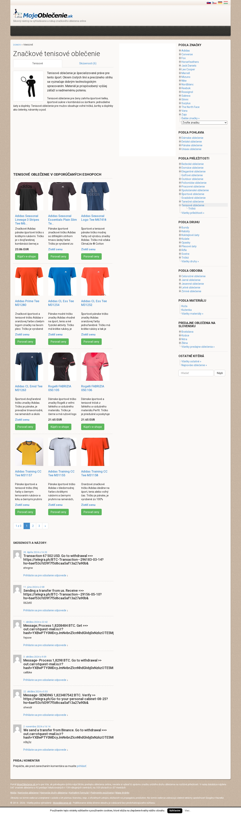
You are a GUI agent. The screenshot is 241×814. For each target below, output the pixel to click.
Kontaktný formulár (79, 792)
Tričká (191, 208)
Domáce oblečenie (193, 167)
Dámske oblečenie (192, 138)
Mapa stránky (122, 792)
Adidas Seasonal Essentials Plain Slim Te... (62, 219)
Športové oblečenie (193, 194)
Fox (184, 58)
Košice (185, 335)
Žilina (185, 343)
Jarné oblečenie (191, 280)
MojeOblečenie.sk (26, 784)
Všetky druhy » (190, 261)
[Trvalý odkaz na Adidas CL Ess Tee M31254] (63, 281)
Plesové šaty (189, 246)
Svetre (185, 254)
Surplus (186, 103)
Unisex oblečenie (191, 149)
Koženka (187, 310)
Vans (185, 110)
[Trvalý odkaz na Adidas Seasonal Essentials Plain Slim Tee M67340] (63, 196)
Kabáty (186, 231)
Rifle (184, 250)
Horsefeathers (190, 62)
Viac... (188, 810)
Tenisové (37, 63)
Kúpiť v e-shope (27, 256)
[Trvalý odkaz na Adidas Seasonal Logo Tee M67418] (96, 196)
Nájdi (220, 373)
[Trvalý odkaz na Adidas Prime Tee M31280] (29, 281)
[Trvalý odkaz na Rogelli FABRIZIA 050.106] (96, 367)
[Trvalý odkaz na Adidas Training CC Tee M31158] (96, 452)
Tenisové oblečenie (193, 205)
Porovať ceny (58, 256)
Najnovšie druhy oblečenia (53, 792)
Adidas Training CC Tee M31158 (94, 473)
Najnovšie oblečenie (28, 792)
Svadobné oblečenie (194, 197)
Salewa (186, 95)
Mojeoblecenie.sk (62, 803)
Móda (13, 792)
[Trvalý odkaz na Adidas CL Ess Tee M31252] (96, 281)
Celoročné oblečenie (194, 276)
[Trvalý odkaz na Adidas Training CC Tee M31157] (29, 452)
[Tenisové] (214, 2)
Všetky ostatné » (191, 361)
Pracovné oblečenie (193, 186)
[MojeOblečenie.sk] (43, 14)
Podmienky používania (102, 792)
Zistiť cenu (55, 249)
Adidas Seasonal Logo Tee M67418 (93, 218)
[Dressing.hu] (226, 2)
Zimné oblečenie (191, 291)
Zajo (184, 114)
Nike (184, 80)
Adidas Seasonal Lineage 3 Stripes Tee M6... (27, 219)
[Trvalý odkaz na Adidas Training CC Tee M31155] (63, 452)
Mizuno (186, 77)
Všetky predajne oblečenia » (198, 346)
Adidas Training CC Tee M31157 (28, 473)
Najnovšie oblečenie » (194, 365)
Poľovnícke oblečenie (194, 182)
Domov (17, 45)
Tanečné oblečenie (193, 201)
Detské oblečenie (192, 141)
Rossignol (187, 92)
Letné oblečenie (191, 287)
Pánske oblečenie (192, 145)
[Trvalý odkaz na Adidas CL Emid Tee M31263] (29, 367)
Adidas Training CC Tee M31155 (61, 473)
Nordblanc (188, 84)
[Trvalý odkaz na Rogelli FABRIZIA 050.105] (63, 367)
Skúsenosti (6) (87, 63)
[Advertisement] (81, 30)
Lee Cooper (188, 69)
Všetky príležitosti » (193, 213)
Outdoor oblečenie (192, 179)
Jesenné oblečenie (193, 283)
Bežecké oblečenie (193, 164)
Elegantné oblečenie (194, 171)
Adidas (186, 50)
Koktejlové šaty (190, 235)
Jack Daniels (189, 65)
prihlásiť (81, 766)
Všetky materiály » (192, 313)
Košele (185, 238)
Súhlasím (174, 810)
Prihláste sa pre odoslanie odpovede (44, 575)
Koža (184, 306)
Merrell (186, 73)
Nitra (184, 339)
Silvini (185, 99)
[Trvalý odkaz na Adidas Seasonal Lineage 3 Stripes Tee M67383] (29, 196)
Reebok (186, 88)
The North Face (191, 107)
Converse (187, 54)
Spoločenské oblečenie (195, 190)
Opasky (186, 242)
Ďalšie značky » (191, 118)
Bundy (185, 227)
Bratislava (187, 331)
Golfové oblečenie (192, 175)
